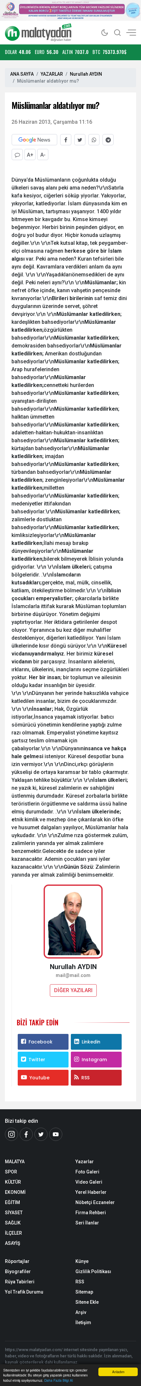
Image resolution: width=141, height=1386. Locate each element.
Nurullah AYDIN (86, 74)
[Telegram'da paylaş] (108, 139)
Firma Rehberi (90, 1212)
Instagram (94, 1059)
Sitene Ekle (87, 1302)
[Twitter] (41, 1134)
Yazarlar (84, 1161)
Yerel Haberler (91, 1192)
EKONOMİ (15, 1192)
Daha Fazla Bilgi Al (58, 1380)
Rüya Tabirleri (19, 1281)
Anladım (118, 1371)
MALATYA (15, 1161)
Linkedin (91, 1042)
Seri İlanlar (87, 1222)
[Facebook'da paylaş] (65, 139)
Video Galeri (88, 1182)
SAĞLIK (13, 1222)
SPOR (11, 1171)
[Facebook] (26, 1134)
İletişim (83, 1322)
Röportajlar (17, 1261)
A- (43, 155)
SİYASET (14, 1212)
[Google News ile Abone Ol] (34, 139)
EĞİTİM (12, 1202)
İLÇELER (13, 1233)
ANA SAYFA (22, 74)
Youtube (40, 1077)
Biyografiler (18, 1271)
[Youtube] (55, 1134)
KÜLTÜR (13, 1182)
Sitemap (84, 1292)
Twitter (37, 1059)
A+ (30, 155)
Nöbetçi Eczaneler (95, 1202)
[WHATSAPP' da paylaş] (94, 139)
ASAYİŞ (12, 1243)
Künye (82, 1261)
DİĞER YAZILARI (73, 990)
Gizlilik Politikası (93, 1271)
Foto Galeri (87, 1171)
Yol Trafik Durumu (24, 1292)
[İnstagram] (11, 1134)
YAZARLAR (52, 74)
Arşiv (80, 1312)
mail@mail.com (73, 975)
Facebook (40, 1042)
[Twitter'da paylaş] (80, 139)
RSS (85, 1077)
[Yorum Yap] (17, 154)
